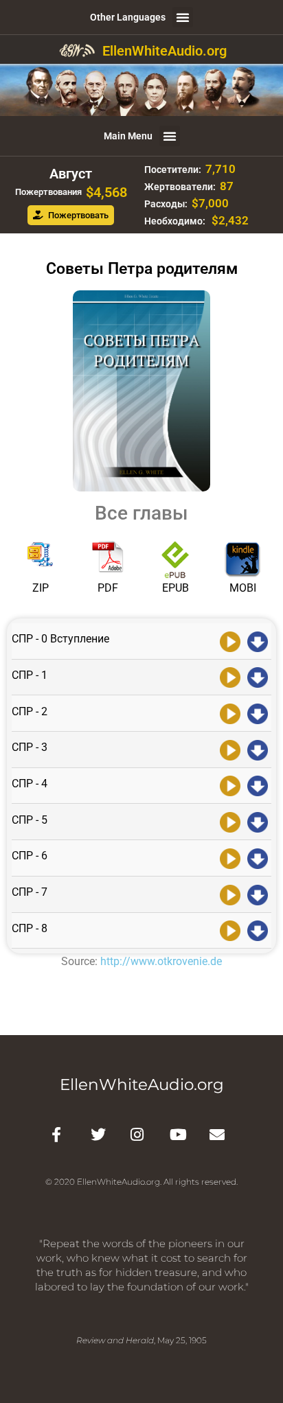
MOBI (242, 587)
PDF (108, 587)
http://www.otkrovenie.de (161, 961)
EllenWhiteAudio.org (164, 51)
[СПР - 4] (230, 785)
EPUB (175, 587)
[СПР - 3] (230, 749)
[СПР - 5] (230, 821)
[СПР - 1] (230, 677)
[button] (182, 17)
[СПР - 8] (230, 930)
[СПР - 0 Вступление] (230, 640)
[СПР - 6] (230, 857)
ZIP (40, 587)
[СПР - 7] (230, 893)
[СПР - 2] (230, 712)
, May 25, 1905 (141, 1340)
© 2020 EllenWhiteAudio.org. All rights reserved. (141, 1181)
